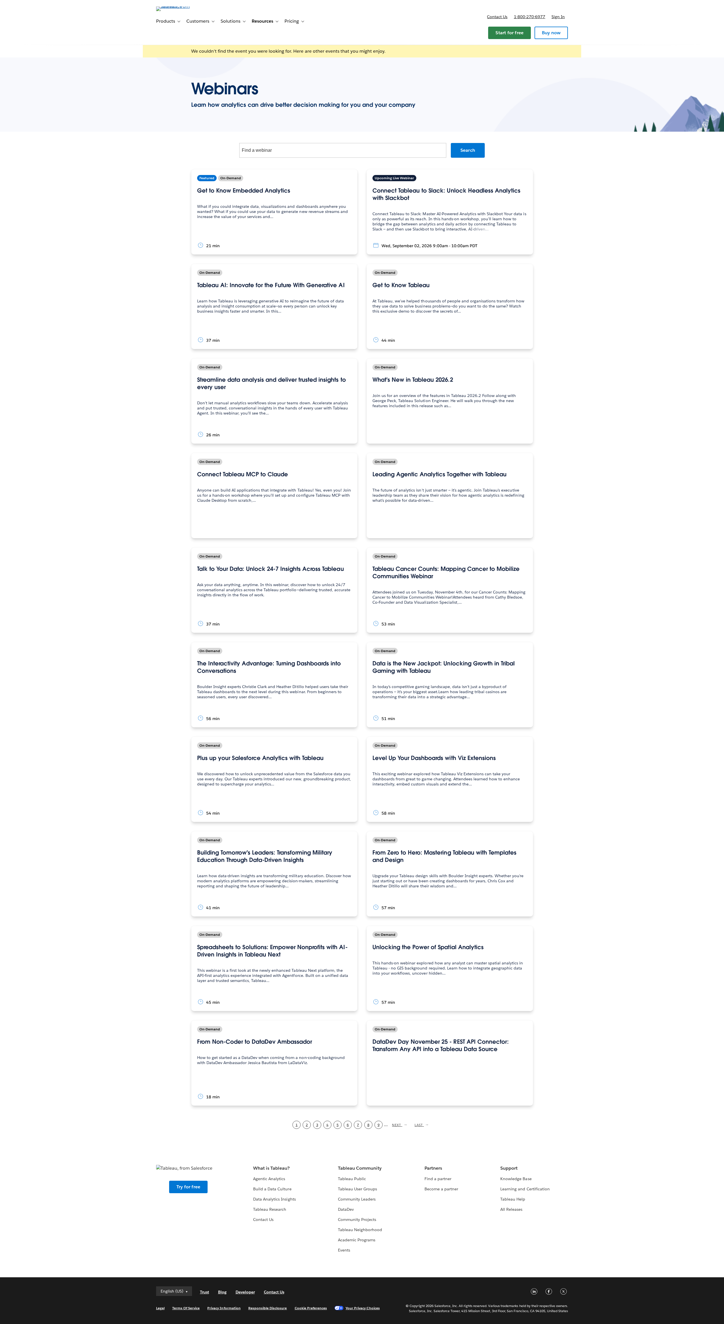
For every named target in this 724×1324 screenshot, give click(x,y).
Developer (245, 1292)
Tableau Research (269, 1209)
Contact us (497, 16)
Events (344, 1250)
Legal (160, 1308)
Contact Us (263, 1219)
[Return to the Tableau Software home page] (180, 6)
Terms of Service (186, 1308)
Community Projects (357, 1219)
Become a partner (441, 1188)
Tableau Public (352, 1178)
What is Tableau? (271, 1168)
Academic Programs (356, 1239)
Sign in (558, 16)
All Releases (511, 1209)
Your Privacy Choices (363, 1308)
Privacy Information (224, 1308)
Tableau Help (512, 1199)
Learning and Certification (525, 1188)
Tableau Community (360, 1168)
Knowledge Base (515, 1178)
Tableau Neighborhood (360, 1229)
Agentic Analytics (269, 1178)
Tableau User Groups (357, 1188)
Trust (204, 1292)
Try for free (188, 1187)
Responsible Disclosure (267, 1308)
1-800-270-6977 (529, 16)
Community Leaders (357, 1199)
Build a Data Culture (272, 1188)
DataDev (346, 1209)
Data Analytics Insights (274, 1199)
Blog (222, 1292)
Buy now (551, 33)
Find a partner (438, 1178)
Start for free (509, 33)
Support (509, 1168)
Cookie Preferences (311, 1308)
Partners (433, 1168)
